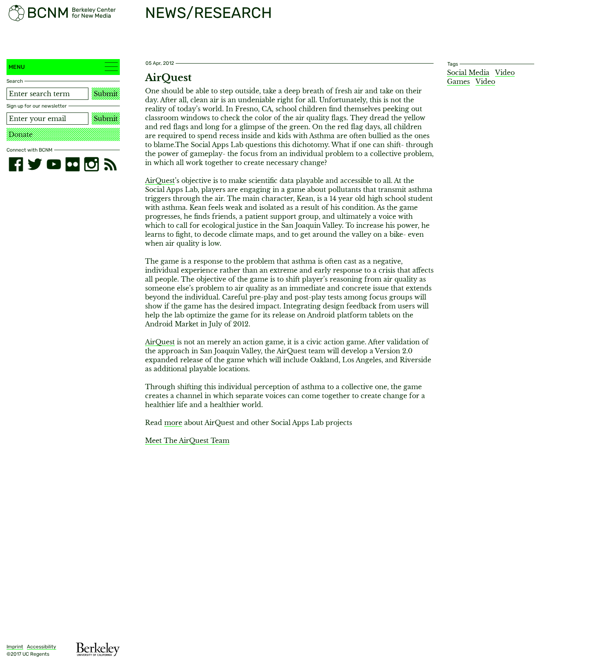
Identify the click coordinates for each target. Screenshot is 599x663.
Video (485, 81)
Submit (106, 94)
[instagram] (91, 164)
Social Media (468, 72)
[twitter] (34, 164)
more (173, 423)
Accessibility (41, 647)
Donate (21, 134)
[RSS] (110, 164)
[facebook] (16, 164)
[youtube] (53, 164)
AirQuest (160, 180)
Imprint (15, 647)
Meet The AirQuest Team (187, 440)
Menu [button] (17, 67)
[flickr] (72, 164)
